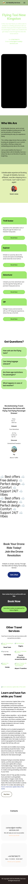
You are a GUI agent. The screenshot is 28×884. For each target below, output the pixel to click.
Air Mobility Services (13, 2)
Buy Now (6, 794)
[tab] (14, 351)
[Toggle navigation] (24, 2)
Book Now (14, 238)
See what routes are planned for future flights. (14, 609)
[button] (14, 351)
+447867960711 (14, 856)
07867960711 (15, 39)
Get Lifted (14, 575)
